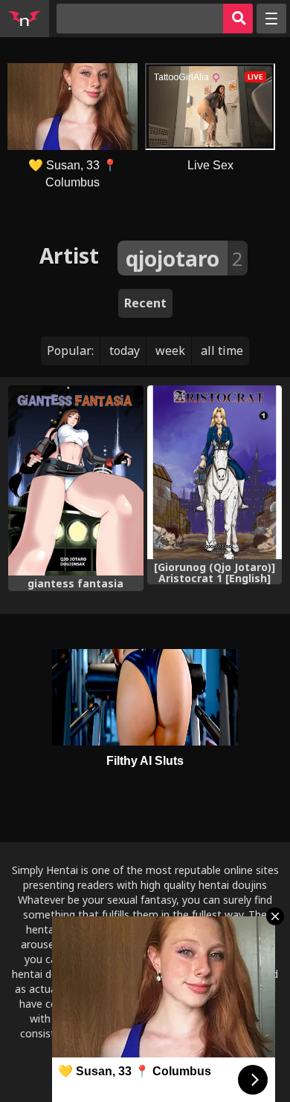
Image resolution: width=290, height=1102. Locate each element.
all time (222, 350)
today (124, 350)
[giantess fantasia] (75, 480)
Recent (145, 303)
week (170, 350)
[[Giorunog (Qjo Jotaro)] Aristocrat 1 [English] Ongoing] (214, 472)
